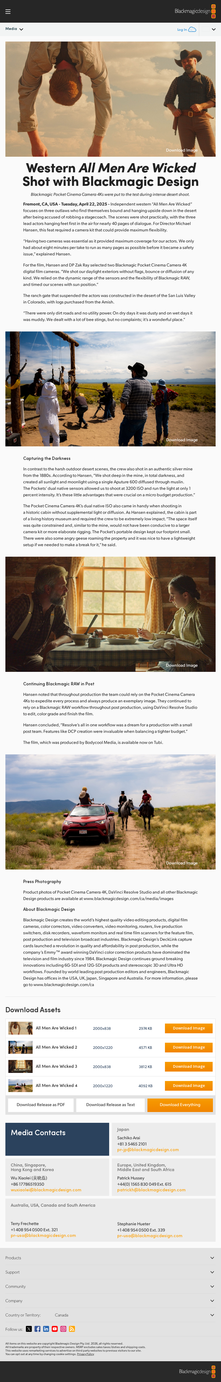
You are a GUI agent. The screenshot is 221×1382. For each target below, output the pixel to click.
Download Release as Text (110, 1104)
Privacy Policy (85, 1354)
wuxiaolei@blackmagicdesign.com (46, 1190)
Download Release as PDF (41, 1104)
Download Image (182, 150)
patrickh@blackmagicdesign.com (151, 1190)
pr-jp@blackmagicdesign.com (148, 1149)
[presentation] (12, 99)
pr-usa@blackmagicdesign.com (43, 1235)
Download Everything (180, 1104)
